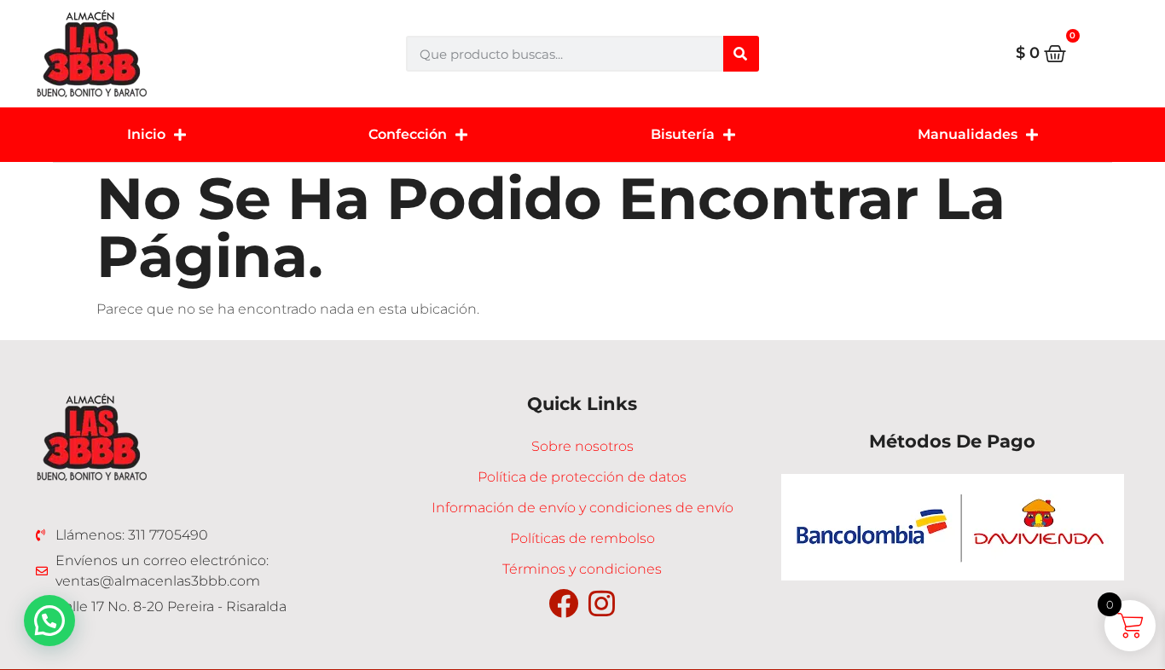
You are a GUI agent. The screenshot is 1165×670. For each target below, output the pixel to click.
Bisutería (683, 134)
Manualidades (967, 134)
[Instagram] (602, 603)
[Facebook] (563, 603)
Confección (407, 134)
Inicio (146, 134)
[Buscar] (741, 54)
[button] (49, 620)
